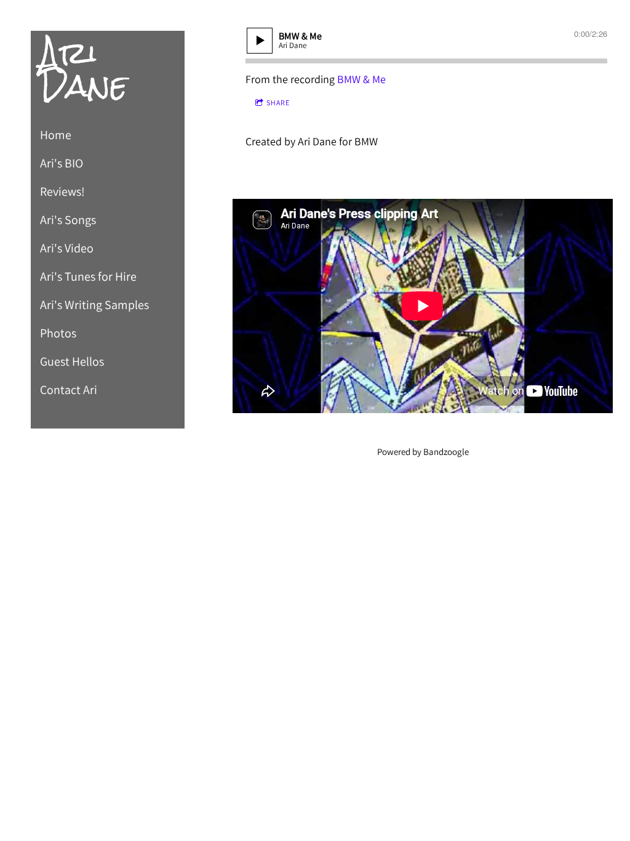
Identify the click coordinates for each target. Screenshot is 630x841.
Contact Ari (68, 390)
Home (55, 135)
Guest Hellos (72, 361)
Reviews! (62, 191)
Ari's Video (67, 248)
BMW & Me (361, 79)
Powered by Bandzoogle (423, 451)
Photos (58, 333)
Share (278, 102)
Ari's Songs (68, 220)
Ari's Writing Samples (94, 305)
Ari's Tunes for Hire (88, 276)
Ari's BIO (61, 163)
